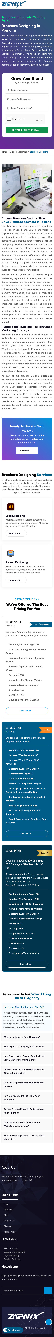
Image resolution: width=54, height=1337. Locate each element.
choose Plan (26, 710)
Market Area (9, 1232)
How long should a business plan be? (24, 1007)
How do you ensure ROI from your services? (22, 1098)
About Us (8, 1209)
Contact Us (25, 451)
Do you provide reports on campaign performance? (24, 1111)
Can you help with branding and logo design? (24, 1084)
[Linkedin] (17, 1187)
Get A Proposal (14, 1330)
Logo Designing (15, 515)
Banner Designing (17, 562)
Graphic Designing (18, 152)
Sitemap (8, 1226)
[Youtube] (24, 1187)
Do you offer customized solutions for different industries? (24, 1071)
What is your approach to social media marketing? (24, 1137)
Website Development (14, 1252)
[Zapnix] (15, 4)
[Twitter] (10, 1187)
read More (14, 533)
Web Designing (11, 1248)
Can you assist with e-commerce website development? (22, 1124)
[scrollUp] (48, 1322)
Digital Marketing (11, 1255)
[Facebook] (4, 1187)
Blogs (6, 1215)
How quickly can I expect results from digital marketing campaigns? (24, 1058)
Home (4, 152)
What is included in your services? (22, 1037)
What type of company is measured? (24, 1046)
